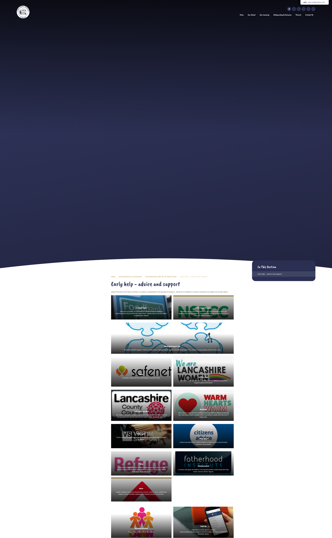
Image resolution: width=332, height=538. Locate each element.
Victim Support (141, 439)
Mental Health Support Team (172, 338)
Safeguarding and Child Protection (161, 277)
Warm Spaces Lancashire (203, 405)
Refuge (141, 463)
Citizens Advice (203, 436)
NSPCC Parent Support (203, 312)
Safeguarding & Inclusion (130, 277)
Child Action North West (141, 532)
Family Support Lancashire (141, 405)
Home (113, 277)
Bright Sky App (203, 531)
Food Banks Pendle (141, 312)
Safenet (141, 377)
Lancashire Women (203, 371)
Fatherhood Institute (203, 463)
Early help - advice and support (194, 277)
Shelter (141, 493)
